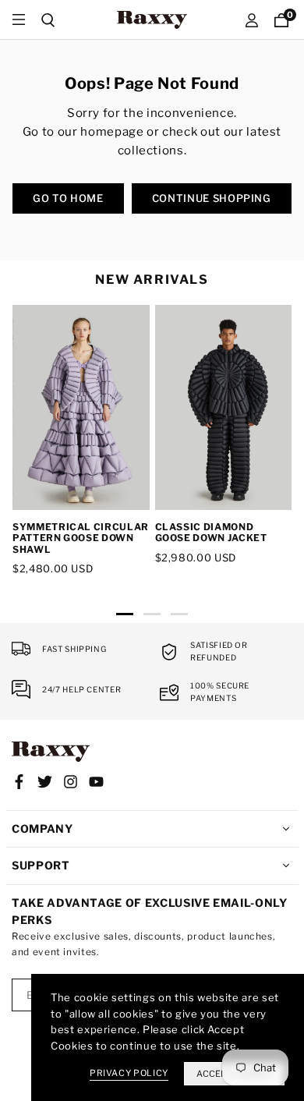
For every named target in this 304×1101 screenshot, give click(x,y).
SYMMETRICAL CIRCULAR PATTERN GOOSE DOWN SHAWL (80, 538)
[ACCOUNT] (252, 20)
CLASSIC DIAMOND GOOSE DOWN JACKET (211, 532)
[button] (125, 617)
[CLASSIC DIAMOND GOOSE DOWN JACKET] (223, 407)
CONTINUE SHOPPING (211, 198)
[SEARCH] (48, 20)
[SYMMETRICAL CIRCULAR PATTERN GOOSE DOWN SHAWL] (81, 407)
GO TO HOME (68, 198)
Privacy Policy (129, 1072)
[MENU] (19, 20)
